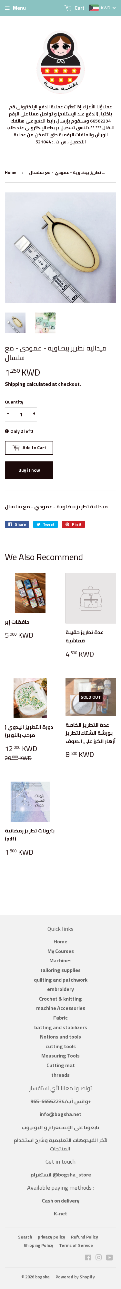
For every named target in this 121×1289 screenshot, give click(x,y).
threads (60, 1075)
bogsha (42, 1277)
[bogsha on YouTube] (109, 1258)
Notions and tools (60, 1036)
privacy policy (51, 1237)
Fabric (60, 1017)
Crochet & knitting (60, 998)
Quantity (14, 401)
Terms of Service (76, 1245)
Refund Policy (84, 1237)
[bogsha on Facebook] (88, 1258)
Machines (60, 960)
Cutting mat (60, 1065)
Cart (79, 8)
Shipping (15, 384)
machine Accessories (60, 1008)
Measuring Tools (60, 1055)
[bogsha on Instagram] (99, 1258)
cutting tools (60, 1046)
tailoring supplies (60, 970)
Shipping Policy (38, 1245)
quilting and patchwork (60, 980)
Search (25, 1237)
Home (10, 172)
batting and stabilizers (60, 1027)
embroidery (60, 989)
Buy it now (29, 470)
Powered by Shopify (75, 1277)
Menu (19, 8)
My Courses (60, 951)
